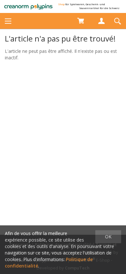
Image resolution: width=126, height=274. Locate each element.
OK (108, 236)
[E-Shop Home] (28, 6)
